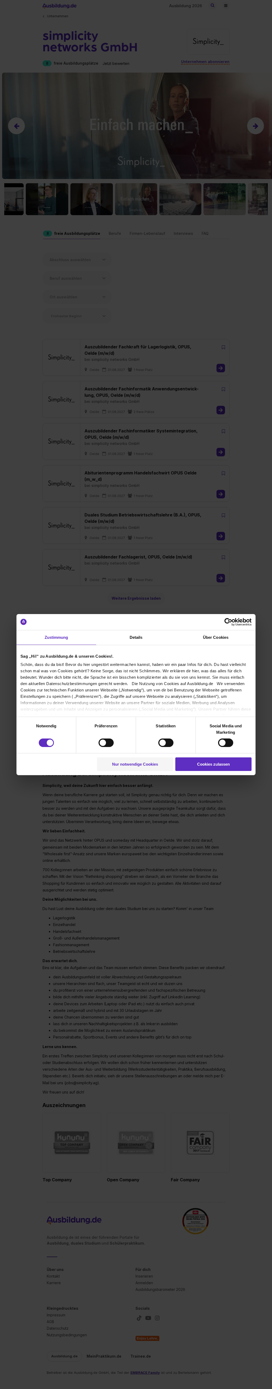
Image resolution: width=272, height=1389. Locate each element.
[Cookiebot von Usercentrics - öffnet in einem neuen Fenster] (228, 622)
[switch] (106, 743)
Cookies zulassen (213, 764)
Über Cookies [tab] (215, 637)
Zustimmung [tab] (56, 637)
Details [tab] (136, 637)
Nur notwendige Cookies (135, 764)
